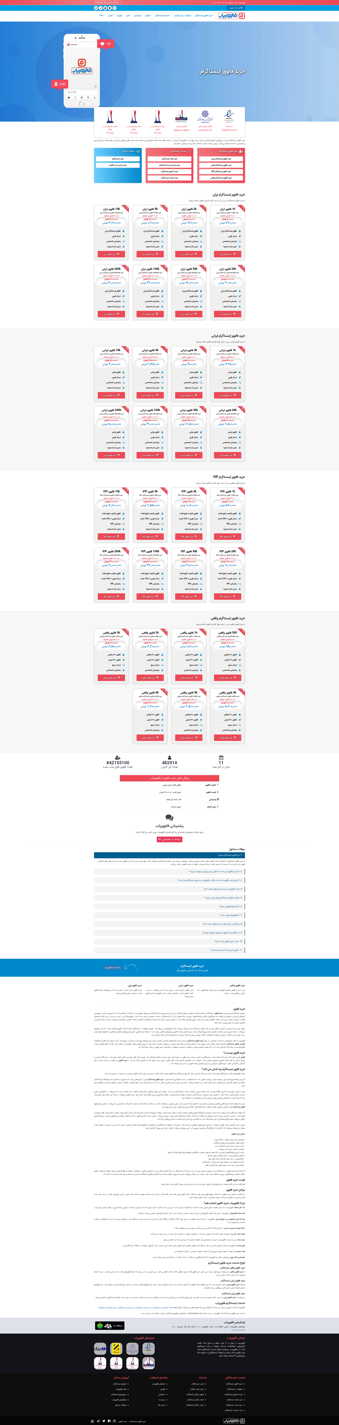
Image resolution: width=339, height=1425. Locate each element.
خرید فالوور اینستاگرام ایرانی (221, 165)
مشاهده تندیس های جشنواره (108, 2)
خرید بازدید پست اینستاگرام (169, 165)
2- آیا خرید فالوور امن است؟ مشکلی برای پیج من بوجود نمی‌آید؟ (215, 871)
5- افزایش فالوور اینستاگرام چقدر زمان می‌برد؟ (223, 897)
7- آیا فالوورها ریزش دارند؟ (231, 915)
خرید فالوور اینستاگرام (203, 15)
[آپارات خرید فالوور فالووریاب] (105, 8)
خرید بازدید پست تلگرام (118, 165)
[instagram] (115, 8)
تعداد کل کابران (169, 767)
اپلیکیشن (137, 15)
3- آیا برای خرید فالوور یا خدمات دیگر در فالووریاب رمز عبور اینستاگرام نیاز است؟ (210, 880)
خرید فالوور (123, 1421)
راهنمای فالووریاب (158, 1384)
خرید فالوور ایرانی (226, 395)
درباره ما (162, 1399)
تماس (110, 15)
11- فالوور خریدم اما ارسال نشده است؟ (226, 950)
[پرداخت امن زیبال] (100, 1349)
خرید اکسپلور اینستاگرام (169, 171)
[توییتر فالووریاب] (103, 1421)
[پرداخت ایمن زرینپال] (116, 1349)
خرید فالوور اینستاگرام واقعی (221, 178)
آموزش (119, 15)
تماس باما (161, 1405)
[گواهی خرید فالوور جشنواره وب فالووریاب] (148, 1363)
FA (101, 15)
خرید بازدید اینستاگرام (126, 1307)
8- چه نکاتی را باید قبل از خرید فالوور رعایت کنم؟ (222, 924)
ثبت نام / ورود (235, 8)
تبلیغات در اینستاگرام (183, 15)
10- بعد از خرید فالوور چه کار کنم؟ (228, 941)
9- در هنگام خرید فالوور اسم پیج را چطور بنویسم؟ (222, 932)
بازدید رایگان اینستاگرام (195, 1405)
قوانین (162, 1389)
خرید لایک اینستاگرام (169, 158)
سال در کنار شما (221, 767)
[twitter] (96, 8)
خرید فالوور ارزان (226, 254)
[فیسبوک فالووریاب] (109, 1421)
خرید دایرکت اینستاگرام (169, 178)
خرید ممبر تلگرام (118, 158)
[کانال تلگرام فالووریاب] (98, 1421)
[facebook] (110, 8)
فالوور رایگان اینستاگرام (195, 1394)
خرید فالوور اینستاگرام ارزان (221, 158)
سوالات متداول (120, 1405)
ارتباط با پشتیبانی (171, 839)
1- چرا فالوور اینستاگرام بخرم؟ (230, 855)
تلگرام (147, 15)
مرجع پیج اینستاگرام (118, 1394)
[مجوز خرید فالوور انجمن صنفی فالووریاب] (132, 1349)
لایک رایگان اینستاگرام (195, 1399)
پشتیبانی (161, 1394)
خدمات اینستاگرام (162, 15)
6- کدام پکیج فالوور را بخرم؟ (230, 906)
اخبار (128, 15)
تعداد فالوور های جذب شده (118, 767)
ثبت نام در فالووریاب (112, 967)
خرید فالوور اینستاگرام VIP (221, 171)
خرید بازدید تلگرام (197, 1389)
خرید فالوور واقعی (226, 678)
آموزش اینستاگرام (119, 1384)
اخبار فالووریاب (121, 1389)
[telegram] (101, 8)
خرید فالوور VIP (226, 536)
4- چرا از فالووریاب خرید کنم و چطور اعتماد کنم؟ (223, 889)
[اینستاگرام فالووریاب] (114, 1421)
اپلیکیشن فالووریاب (119, 1399)
